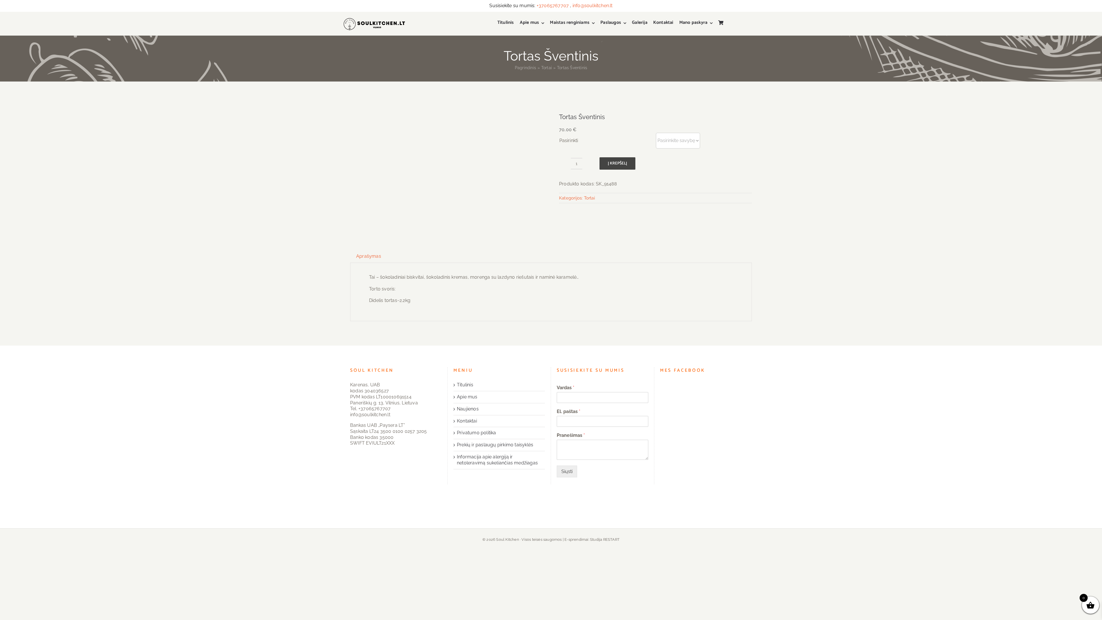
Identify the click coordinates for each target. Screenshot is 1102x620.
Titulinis (465, 385)
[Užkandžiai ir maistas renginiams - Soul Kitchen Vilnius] (374, 21)
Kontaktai (467, 421)
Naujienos (468, 409)
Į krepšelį (617, 163)
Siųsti (567, 471)
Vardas (565, 387)
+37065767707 (553, 5)
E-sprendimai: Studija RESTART (592, 539)
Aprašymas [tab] (368, 256)
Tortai (589, 198)
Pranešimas (571, 435)
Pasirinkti (568, 140)
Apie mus (467, 397)
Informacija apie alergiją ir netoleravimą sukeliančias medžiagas (497, 460)
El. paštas (568, 411)
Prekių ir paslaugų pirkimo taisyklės (495, 444)
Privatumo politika (476, 432)
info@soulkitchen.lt (593, 5)
